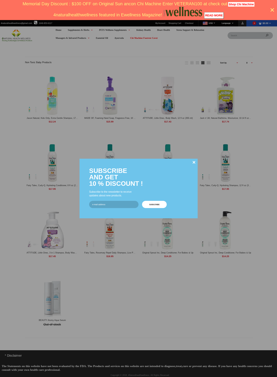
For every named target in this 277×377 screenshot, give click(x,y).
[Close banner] (272, 10)
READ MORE (214, 15)
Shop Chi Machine (241, 4)
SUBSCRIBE (154, 204)
